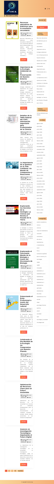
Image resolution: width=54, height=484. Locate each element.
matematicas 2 (40, 282)
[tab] (45, 8)
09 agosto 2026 (25, 132)
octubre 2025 (40, 152)
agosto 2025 (40, 158)
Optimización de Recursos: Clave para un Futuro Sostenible (26, 388)
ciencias (39, 227)
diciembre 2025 (41, 146)
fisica (38, 250)
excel (38, 248)
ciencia (38, 225)
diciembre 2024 (41, 181)
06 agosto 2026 (25, 265)
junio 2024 (39, 198)
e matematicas (40, 245)
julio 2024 (39, 195)
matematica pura (41, 273)
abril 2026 (39, 135)
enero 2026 (39, 143)
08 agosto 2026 (25, 177)
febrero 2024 (40, 209)
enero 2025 (39, 178)
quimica (39, 308)
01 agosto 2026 (25, 439)
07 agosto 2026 (25, 222)
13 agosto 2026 (25, 81)
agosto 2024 (40, 192)
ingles (38, 262)
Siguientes (20, 470)
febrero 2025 (40, 175)
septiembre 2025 (41, 155)
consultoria (39, 236)
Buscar (42, 27)
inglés (38, 265)
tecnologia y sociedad (42, 319)
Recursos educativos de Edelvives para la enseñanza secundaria (26, 26)
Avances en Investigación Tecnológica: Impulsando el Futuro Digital (26, 433)
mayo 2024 (39, 201)
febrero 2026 (40, 140)
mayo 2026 (39, 132)
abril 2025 (39, 169)
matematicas (40, 276)
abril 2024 (39, 204)
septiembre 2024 (41, 189)
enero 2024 (39, 212)
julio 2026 (39, 126)
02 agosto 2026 (25, 395)
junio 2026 (39, 129)
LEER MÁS (24, 60)
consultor (39, 233)
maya (38, 302)
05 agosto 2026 (25, 308)
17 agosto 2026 (25, 33)
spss (38, 316)
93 (15, 470)
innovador (39, 268)
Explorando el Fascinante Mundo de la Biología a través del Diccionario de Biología (26, 257)
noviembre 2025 (41, 149)
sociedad (39, 313)
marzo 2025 (40, 172)
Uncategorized (40, 322)
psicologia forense (41, 305)
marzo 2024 (40, 207)
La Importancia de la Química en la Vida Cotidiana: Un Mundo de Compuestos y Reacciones (26, 168)
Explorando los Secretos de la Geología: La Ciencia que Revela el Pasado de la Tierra (42, 97)
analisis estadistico (41, 222)
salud (38, 311)
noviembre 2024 (41, 184)
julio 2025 (39, 161)
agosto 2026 (40, 123)
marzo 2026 (40, 138)
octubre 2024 (40, 186)
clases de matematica (42, 230)
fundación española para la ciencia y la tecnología (42, 256)
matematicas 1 (40, 279)
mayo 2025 (39, 166)
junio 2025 (39, 163)
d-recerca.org (11, 16)
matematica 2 (40, 270)
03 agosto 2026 (25, 354)
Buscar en (42, 20)
